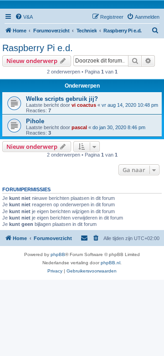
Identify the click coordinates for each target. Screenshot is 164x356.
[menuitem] (24, 16)
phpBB (58, 254)
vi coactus (84, 105)
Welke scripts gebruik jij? (62, 98)
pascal (79, 127)
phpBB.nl (110, 262)
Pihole (35, 121)
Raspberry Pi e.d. (37, 48)
